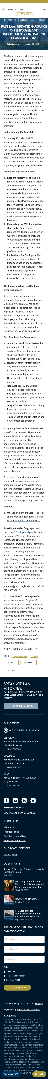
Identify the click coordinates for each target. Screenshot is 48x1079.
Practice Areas (11, 831)
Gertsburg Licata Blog (15, 836)
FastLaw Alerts (13, 980)
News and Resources (15, 840)
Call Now (13, 1074)
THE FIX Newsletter (15, 976)
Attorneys (9, 827)
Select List (10, 967)
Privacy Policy (10, 1015)
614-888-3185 (14, 767)
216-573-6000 (24, 14)
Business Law (10, 20)
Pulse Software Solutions (28, 1009)
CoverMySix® (11, 854)
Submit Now (20, 988)
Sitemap (39, 1003)
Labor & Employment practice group (26, 532)
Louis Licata (14, 44)
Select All (10, 971)
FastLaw (41, 20)
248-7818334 (13, 785)
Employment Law (27, 20)
